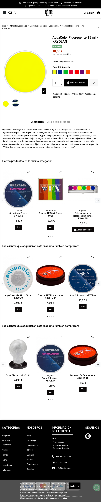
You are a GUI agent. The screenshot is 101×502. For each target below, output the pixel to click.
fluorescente (91, 94)
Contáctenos (32, 464)
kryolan (74, 94)
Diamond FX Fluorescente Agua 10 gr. (50, 296)
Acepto (74, 485)
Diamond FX (50, 210)
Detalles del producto (58, 121)
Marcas (5, 450)
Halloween (6, 470)
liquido (67, 94)
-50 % (4, 460)
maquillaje (57, 94)
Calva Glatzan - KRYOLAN (18, 375)
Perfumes (6, 455)
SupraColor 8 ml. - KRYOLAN (18, 214)
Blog (29, 435)
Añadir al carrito (77, 82)
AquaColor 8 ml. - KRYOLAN (83, 295)
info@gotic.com (63, 468)
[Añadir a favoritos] (93, 82)
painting (56, 97)
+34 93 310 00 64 (63, 456)
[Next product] (98, 27)
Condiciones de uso (32, 447)
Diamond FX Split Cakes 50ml (50, 214)
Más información (41, 498)
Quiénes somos (30, 457)
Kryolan (18, 210)
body (81, 94)
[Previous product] (97, 27)
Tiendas (30, 469)
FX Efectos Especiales (7, 442)
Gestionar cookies (58, 498)
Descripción (37, 121)
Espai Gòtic (7, 465)
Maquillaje (6, 435)
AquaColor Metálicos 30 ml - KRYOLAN (18, 296)
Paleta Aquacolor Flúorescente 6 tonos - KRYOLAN (83, 216)
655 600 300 (61, 462)
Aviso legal (31, 440)
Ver (18, 227)
